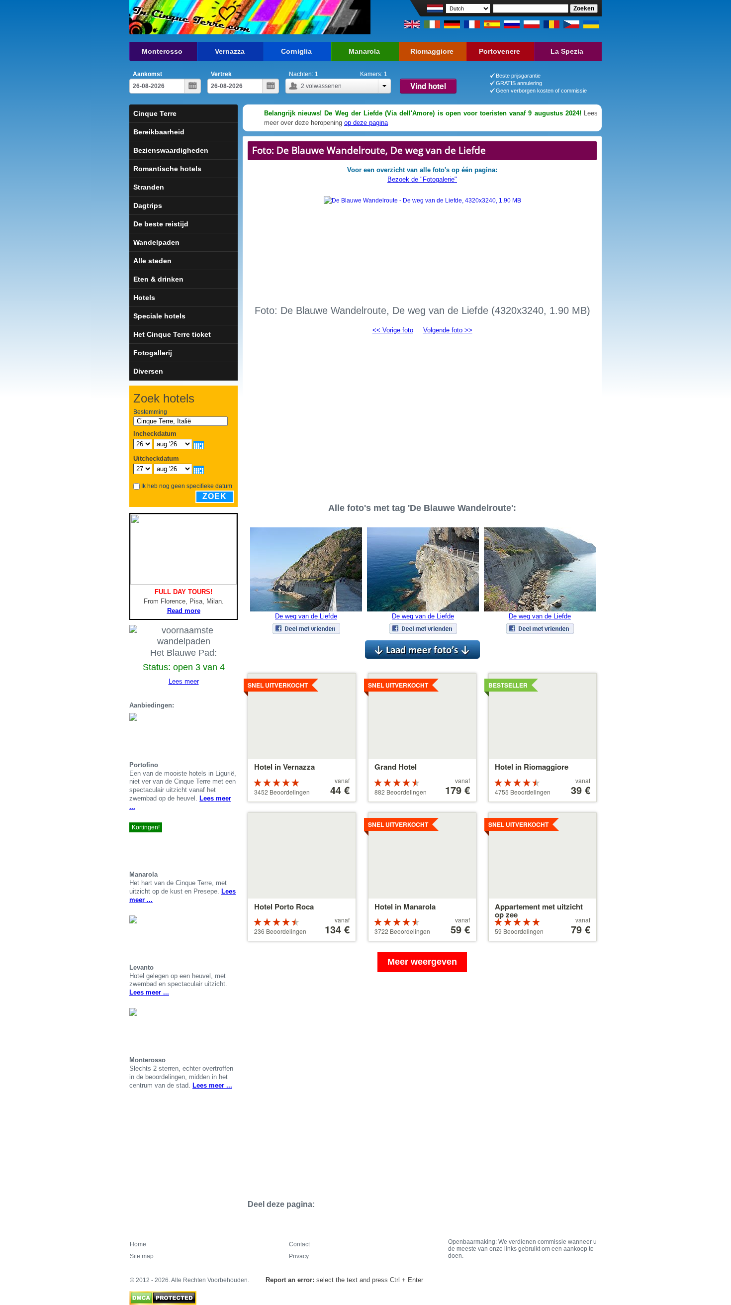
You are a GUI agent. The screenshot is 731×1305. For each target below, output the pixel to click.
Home (138, 1244)
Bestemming (150, 411)
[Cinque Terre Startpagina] (190, 17)
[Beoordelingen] (222, 736)
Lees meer (184, 681)
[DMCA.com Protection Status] (162, 1295)
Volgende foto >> (447, 330)
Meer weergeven (422, 962)
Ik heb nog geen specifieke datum (186, 486)
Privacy (299, 1256)
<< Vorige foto (392, 330)
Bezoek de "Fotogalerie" (422, 179)
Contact (299, 1244)
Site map (142, 1256)
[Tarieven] (234, 736)
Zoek (214, 496)
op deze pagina (366, 122)
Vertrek (221, 74)
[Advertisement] (422, 414)
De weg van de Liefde (306, 616)
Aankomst (147, 74)
